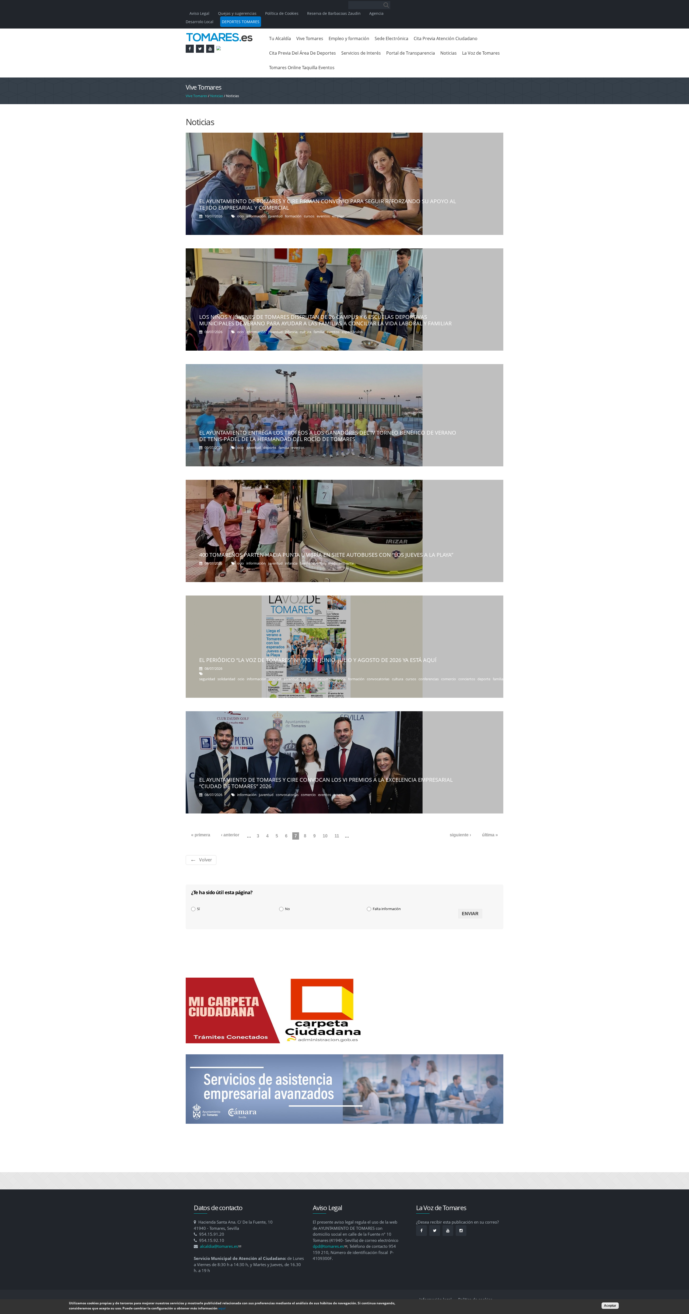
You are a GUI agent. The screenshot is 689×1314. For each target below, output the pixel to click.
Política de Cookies (281, 13)
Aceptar (610, 1306)
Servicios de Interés (361, 53)
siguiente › (460, 835)
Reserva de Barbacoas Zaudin (334, 13)
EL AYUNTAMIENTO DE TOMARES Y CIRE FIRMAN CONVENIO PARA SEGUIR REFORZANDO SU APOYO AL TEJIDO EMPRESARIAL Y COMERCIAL (327, 204)
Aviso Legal (199, 13)
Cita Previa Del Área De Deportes (302, 53)
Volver (205, 860)
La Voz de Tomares (481, 53)
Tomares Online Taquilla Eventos (302, 68)
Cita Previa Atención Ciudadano (445, 38)
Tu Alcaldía (280, 38)
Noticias (448, 53)
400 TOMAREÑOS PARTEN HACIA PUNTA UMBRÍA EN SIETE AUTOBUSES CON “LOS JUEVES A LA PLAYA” (326, 554)
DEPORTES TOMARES (240, 21)
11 (337, 836)
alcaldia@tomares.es (220, 1246)
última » (490, 835)
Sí (198, 908)
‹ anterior (230, 835)
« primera (200, 835)
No (287, 908)
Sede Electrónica (391, 38)
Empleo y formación (349, 38)
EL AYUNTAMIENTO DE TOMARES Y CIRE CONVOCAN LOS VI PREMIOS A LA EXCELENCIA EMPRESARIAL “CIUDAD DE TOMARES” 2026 (326, 783)
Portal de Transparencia (410, 53)
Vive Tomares (309, 38)
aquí (222, 1308)
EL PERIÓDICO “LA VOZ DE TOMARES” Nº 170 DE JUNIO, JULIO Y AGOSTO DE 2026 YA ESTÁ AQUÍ (318, 660)
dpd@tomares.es (330, 1246)
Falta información (387, 908)
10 (325, 836)
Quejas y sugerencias (237, 13)
